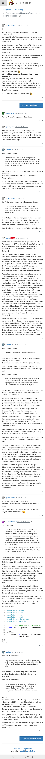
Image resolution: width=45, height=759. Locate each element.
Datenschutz (17, 749)
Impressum (28, 749)
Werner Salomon (11, 522)
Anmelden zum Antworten (31, 105)
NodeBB (22, 751)
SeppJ (8, 238)
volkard (8, 149)
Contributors (30, 751)
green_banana (10, 25)
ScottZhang (10, 113)
